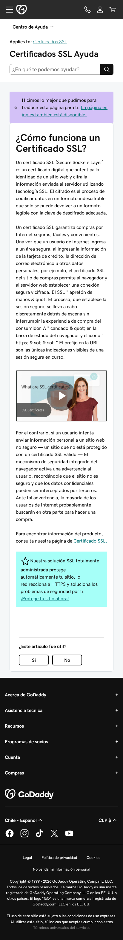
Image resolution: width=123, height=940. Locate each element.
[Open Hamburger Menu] (7, 9)
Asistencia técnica (23, 710)
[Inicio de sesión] (100, 9)
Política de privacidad (59, 857)
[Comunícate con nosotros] (87, 9)
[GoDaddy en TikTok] (39, 836)
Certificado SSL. (90, 540)
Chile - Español (21, 820)
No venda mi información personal (61, 869)
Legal (27, 857)
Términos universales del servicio (61, 927)
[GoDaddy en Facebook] (9, 836)
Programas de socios (26, 741)
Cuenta (12, 757)
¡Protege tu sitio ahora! (45, 598)
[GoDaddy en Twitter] (54, 836)
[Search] (106, 69)
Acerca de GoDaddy (25, 694)
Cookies (93, 857)
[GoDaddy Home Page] (29, 794)
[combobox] (55, 69)
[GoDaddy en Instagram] (24, 836)
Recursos (14, 725)
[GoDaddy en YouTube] (69, 836)
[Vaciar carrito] (112, 9)
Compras (14, 772)
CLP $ (105, 820)
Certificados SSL (50, 41)
